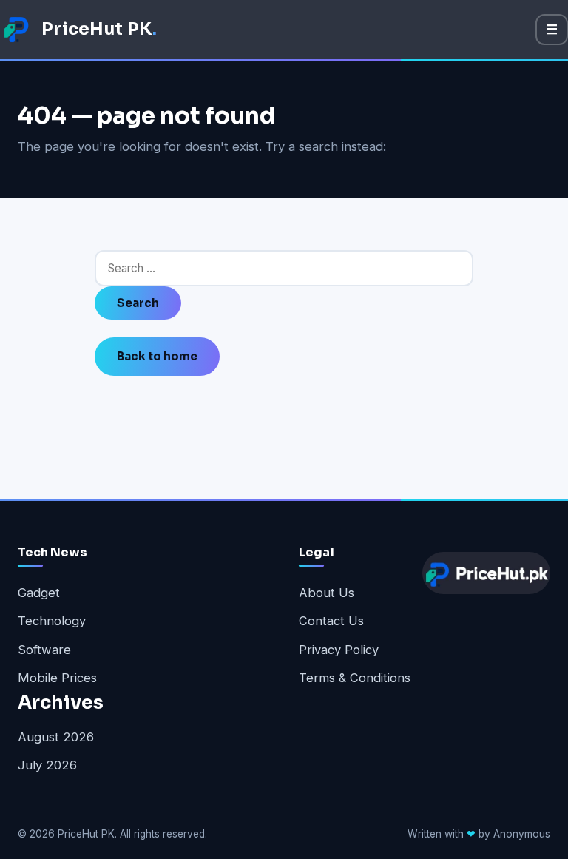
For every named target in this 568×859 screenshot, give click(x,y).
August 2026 (56, 737)
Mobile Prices (57, 677)
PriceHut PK (99, 29)
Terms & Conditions (354, 677)
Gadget (39, 592)
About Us (326, 592)
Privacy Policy (339, 649)
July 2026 (47, 765)
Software (44, 649)
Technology (52, 620)
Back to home (157, 356)
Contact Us (331, 620)
